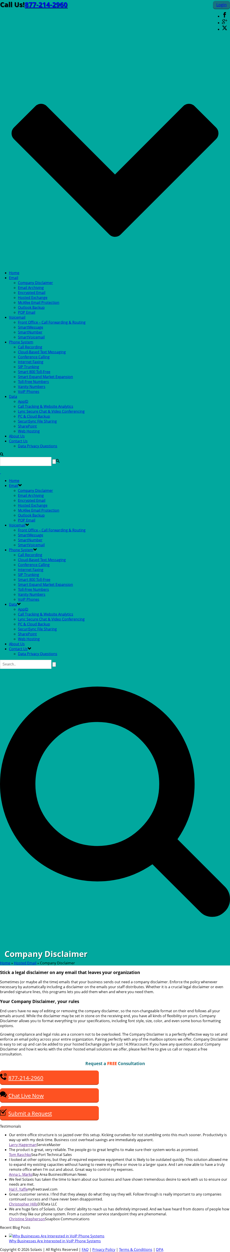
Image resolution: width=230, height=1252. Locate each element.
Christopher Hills (23, 1204)
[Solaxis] (0, 472)
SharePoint (27, 426)
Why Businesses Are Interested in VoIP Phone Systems (55, 1241)
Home (14, 272)
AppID (23, 401)
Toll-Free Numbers (33, 381)
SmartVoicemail (31, 337)
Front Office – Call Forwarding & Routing (52, 322)
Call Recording (30, 347)
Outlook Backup (31, 307)
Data (13, 396)
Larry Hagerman (23, 1144)
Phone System (21, 342)
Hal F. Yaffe (18, 1189)
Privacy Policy (103, 1249)
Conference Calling (34, 356)
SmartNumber (30, 332)
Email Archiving (31, 287)
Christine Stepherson (27, 1218)
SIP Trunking (28, 366)
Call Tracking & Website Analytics (45, 406)
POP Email (26, 312)
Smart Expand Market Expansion (45, 376)
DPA (159, 1249)
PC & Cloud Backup (34, 416)
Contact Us (18, 441)
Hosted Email (25, 963)
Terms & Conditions (135, 1249)
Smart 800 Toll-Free (34, 371)
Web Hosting (29, 431)
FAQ (85, 1249)
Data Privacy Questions (37, 445)
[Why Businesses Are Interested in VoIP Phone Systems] (56, 1236)
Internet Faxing (30, 361)
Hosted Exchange (32, 297)
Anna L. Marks (21, 1174)
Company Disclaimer (35, 282)
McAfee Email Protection (38, 302)
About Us (17, 436)
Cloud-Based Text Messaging (42, 351)
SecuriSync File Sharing (37, 421)
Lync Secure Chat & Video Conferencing (51, 411)
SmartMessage (30, 327)
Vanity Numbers (31, 386)
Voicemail (17, 317)
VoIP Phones (28, 391)
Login (221, 4)
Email (13, 277)
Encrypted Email (31, 292)
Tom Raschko (20, 1154)
